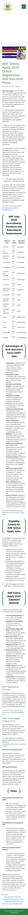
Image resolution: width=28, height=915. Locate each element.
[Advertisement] (14, 28)
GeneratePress (14, 912)
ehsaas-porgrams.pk (10, 890)
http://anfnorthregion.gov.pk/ (10, 761)
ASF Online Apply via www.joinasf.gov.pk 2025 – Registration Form (12, 207)
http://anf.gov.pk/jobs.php (13, 619)
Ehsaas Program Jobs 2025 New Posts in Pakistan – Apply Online (13, 512)
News (6, 894)
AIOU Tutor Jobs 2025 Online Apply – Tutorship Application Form (13, 712)
